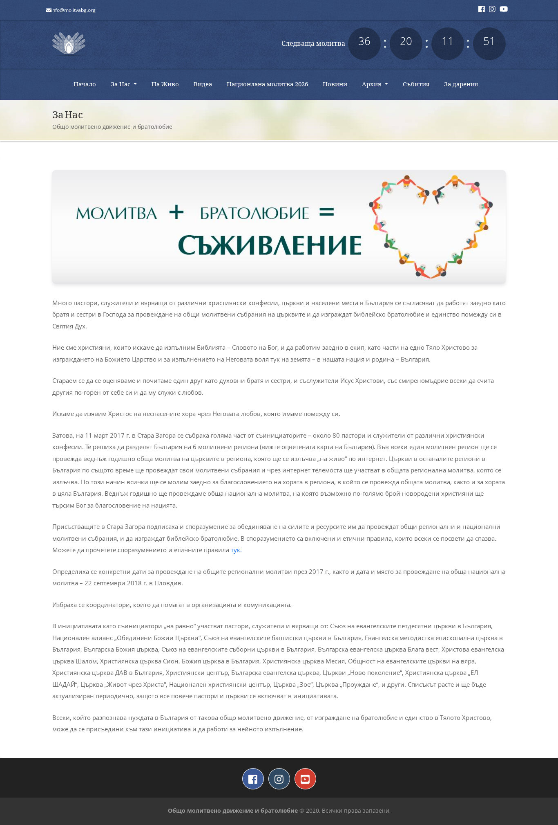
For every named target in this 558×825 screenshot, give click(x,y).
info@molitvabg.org (73, 10)
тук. (236, 550)
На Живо (168, 83)
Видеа (206, 83)
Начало (88, 83)
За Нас (121, 84)
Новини (338, 83)
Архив (372, 84)
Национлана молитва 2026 (270, 83)
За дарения (464, 83)
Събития (419, 83)
